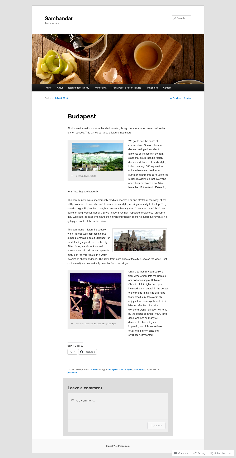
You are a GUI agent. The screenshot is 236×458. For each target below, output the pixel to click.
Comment (156, 425)
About (60, 87)
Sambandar (59, 18)
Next (187, 98)
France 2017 (101, 87)
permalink (72, 372)
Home (48, 87)
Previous (175, 98)
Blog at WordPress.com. (118, 445)
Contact (167, 87)
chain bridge (125, 369)
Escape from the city (78, 87)
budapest (113, 369)
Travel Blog (152, 87)
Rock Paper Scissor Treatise (126, 87)
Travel (94, 369)
